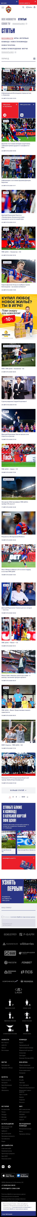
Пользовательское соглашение (10, 1196)
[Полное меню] (3, 7)
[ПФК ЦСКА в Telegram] (9, 1166)
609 (23, 797)
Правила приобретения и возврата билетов (13, 1199)
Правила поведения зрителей (10, 1201)
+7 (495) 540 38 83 (8, 1185)
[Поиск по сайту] (23, 7)
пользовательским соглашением (21, 1207)
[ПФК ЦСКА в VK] (3, 1166)
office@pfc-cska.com (11, 1188)
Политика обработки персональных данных (14, 1194)
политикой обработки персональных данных (23, 917)
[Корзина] (34, 7)
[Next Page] (27, 797)
